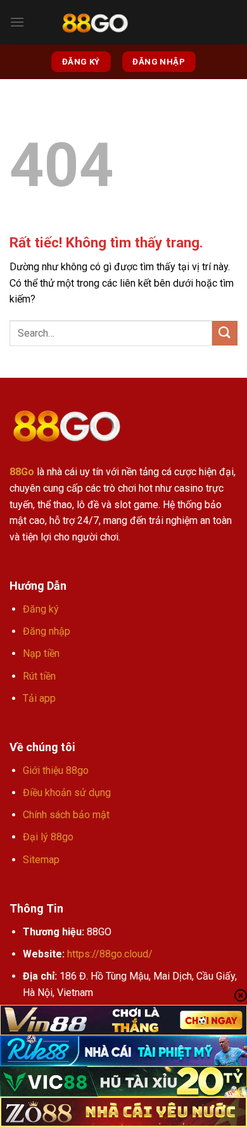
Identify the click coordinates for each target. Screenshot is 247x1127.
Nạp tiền (41, 653)
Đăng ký (41, 609)
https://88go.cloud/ (110, 954)
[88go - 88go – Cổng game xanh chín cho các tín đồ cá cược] (95, 22)
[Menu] (17, 21)
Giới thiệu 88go (56, 770)
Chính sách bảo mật (66, 815)
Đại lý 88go (48, 837)
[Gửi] (225, 333)
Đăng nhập (46, 631)
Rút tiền (39, 676)
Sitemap (41, 860)
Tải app (39, 698)
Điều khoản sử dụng (67, 793)
